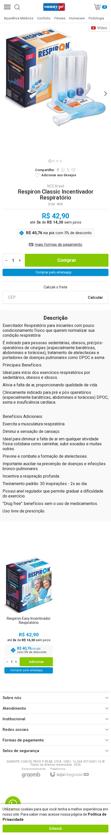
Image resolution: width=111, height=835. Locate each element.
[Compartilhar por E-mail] (73, 170)
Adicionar (36, 662)
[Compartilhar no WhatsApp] (63, 170)
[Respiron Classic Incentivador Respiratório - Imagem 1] (55, 76)
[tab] (50, 160)
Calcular (95, 297)
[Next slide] (105, 93)
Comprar (66, 260)
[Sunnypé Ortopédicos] (54, 7)
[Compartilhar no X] (68, 170)
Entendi (55, 828)
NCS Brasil (55, 186)
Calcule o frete (55, 287)
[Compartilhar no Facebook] (58, 170)
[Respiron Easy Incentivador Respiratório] (28, 615)
